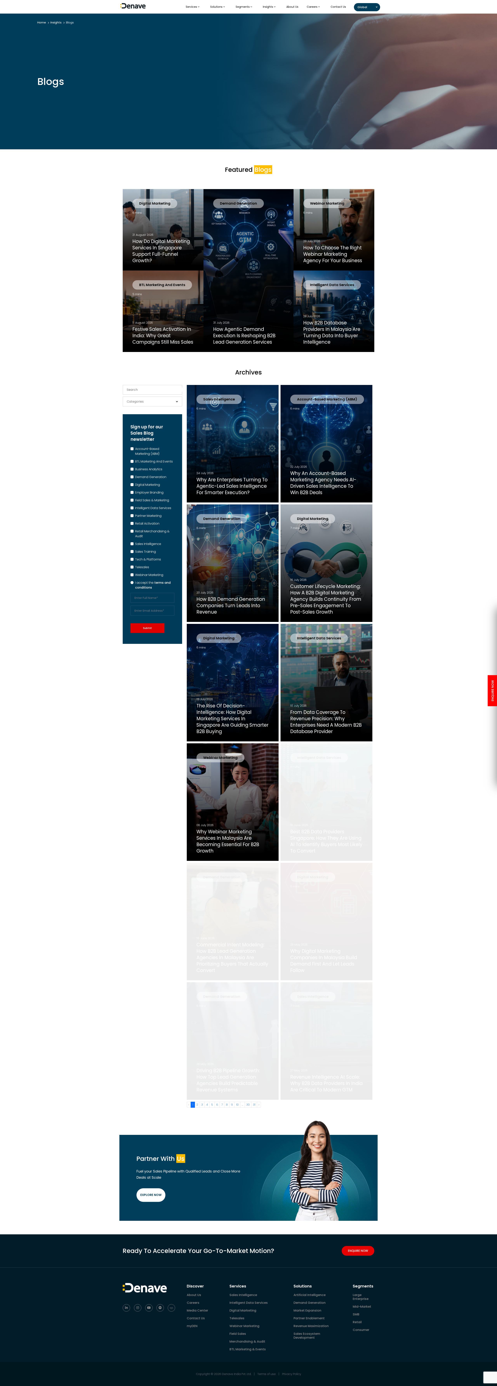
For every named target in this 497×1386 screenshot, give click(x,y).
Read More (147, 262)
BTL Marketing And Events (162, 284)
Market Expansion (307, 1310)
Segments (243, 7)
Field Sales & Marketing (152, 500)
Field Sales (237, 1334)
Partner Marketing (148, 516)
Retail (357, 1322)
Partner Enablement (309, 1318)
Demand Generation (238, 203)
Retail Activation (147, 523)
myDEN (192, 1326)
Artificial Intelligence (310, 1295)
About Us (292, 7)
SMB (356, 1314)
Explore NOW (151, 1195)
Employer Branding (149, 492)
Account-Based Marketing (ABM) (147, 451)
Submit (147, 628)
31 (254, 1105)
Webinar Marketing (327, 203)
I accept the (153, 585)
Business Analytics (148, 469)
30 (248, 1105)
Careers (312, 7)
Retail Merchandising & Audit (152, 533)
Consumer (361, 1330)
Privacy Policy (291, 1374)
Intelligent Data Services (332, 284)
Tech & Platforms (148, 559)
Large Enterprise (360, 1297)
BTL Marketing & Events (247, 1349)
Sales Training (145, 551)
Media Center (197, 1310)
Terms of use (266, 1374)
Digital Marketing (154, 203)
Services (192, 7)
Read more (147, 343)
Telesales (142, 567)
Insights (268, 7)
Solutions (216, 7)
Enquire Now (358, 1251)
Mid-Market (362, 1306)
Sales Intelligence (148, 544)
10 (237, 1105)
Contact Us (338, 7)
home (41, 22)
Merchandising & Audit (247, 1341)
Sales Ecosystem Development (307, 1336)
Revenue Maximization (311, 1326)
